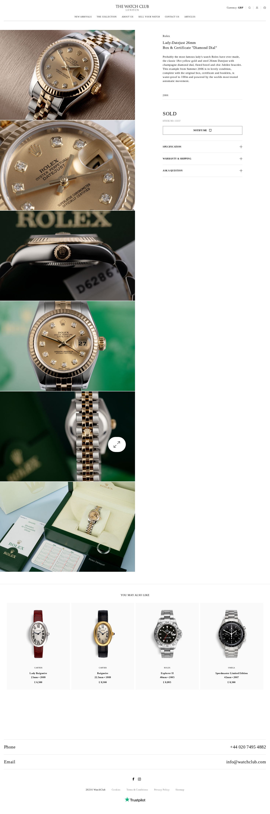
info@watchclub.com (246, 761)
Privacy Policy (162, 789)
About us (127, 17)
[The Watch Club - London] (112, 8)
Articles (189, 17)
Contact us (172, 17)
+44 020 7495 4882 (248, 747)
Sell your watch (149, 17)
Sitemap (180, 789)
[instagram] (137, 779)
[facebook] (131, 779)
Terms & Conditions (137, 789)
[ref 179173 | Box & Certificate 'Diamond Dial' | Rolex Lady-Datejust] (67, 75)
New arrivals (83, 17)
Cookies (116, 789)
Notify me (200, 130)
